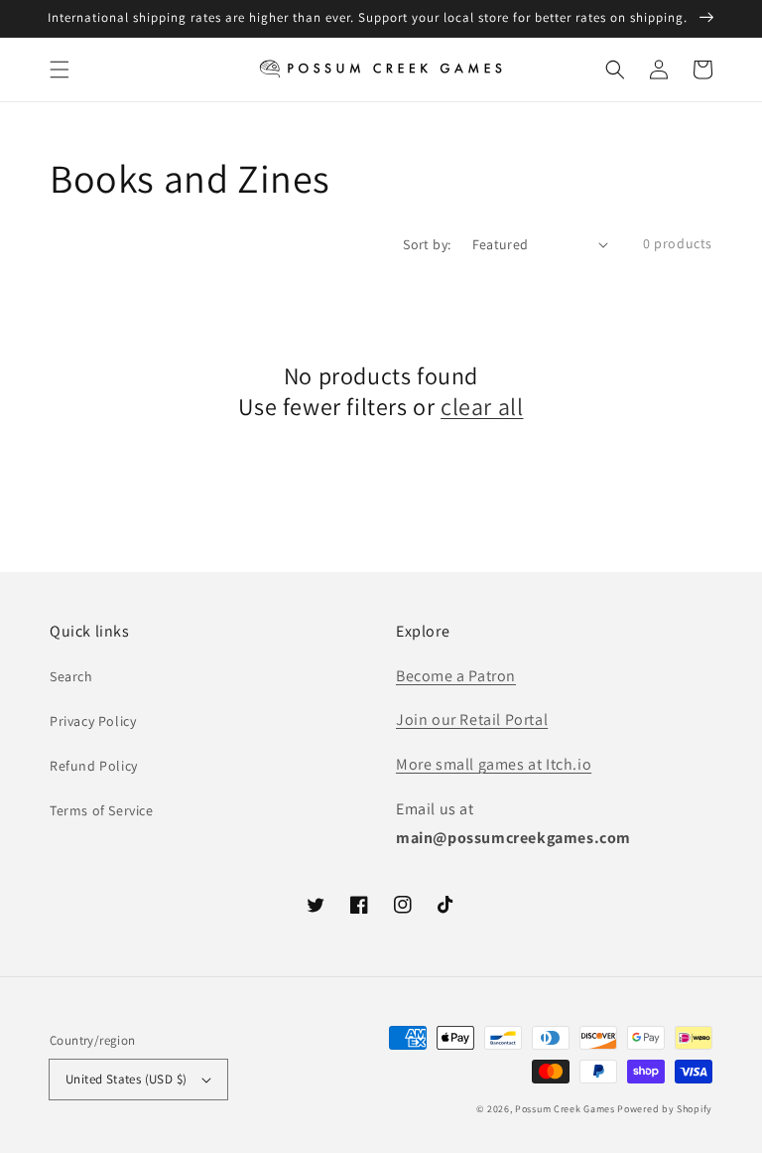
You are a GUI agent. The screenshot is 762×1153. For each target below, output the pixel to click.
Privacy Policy (93, 721)
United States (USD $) (126, 1079)
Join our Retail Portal (472, 719)
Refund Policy (94, 766)
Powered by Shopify (664, 1108)
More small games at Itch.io (493, 764)
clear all (482, 406)
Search (71, 676)
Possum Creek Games (565, 1108)
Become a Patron (456, 675)
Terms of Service (102, 810)
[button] (59, 69)
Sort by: (426, 244)
